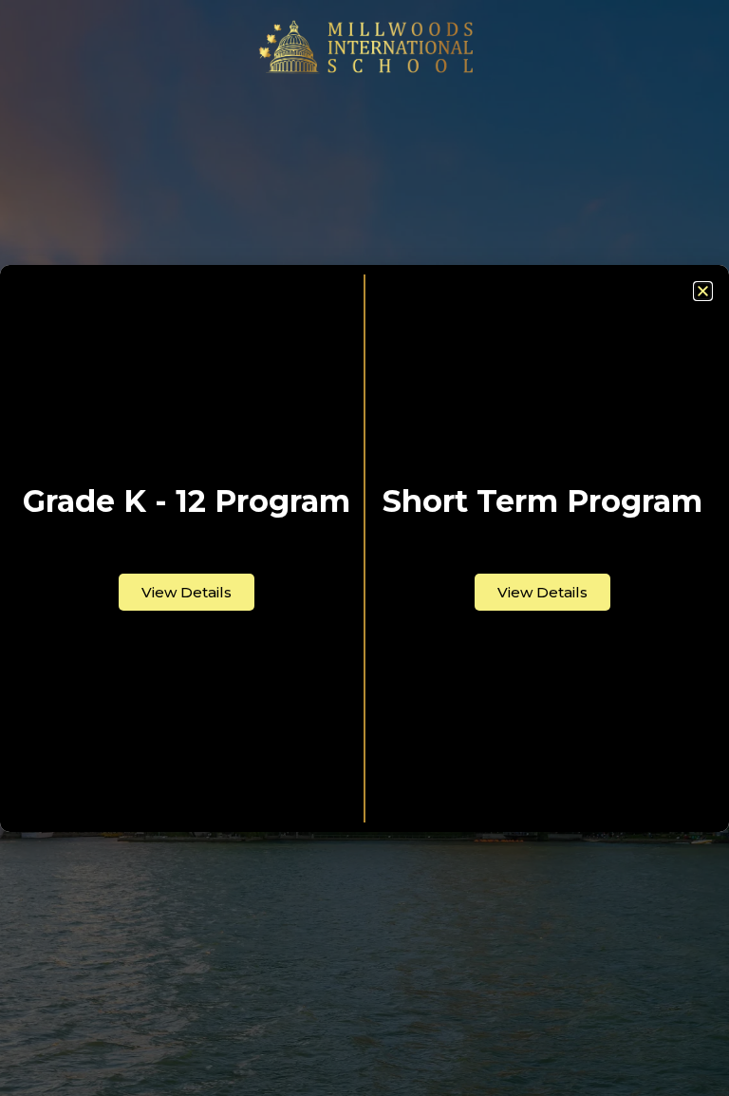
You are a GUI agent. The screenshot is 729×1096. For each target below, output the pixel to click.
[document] (364, 548)
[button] (703, 291)
